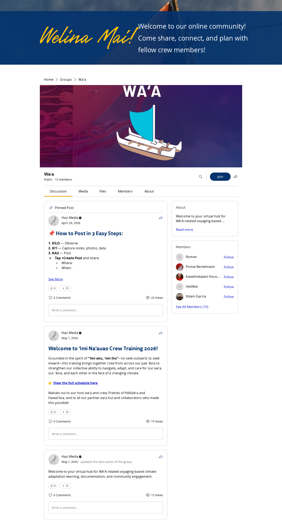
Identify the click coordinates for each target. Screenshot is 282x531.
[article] (105, 261)
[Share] (160, 217)
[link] (58, 191)
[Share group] (235, 176)
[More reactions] (65, 288)
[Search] (200, 177)
